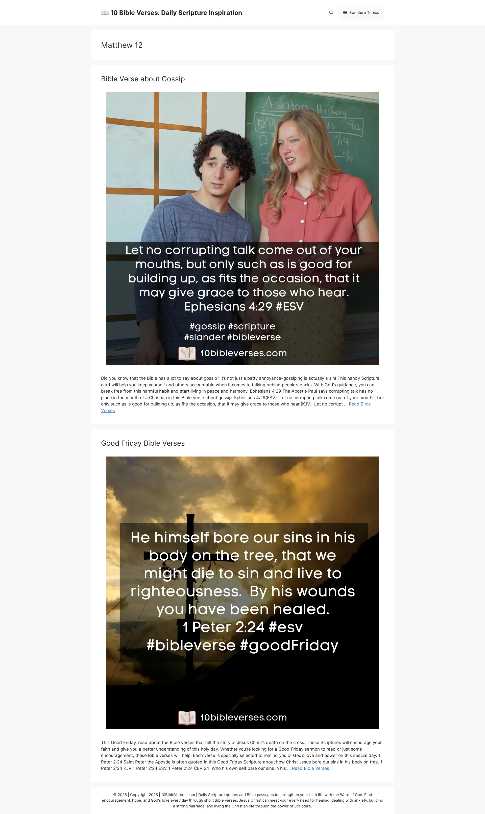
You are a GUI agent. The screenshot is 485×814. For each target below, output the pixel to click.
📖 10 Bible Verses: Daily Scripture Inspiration (171, 12)
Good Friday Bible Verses (143, 443)
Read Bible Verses (310, 768)
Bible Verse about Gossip (143, 79)
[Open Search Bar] (331, 12)
